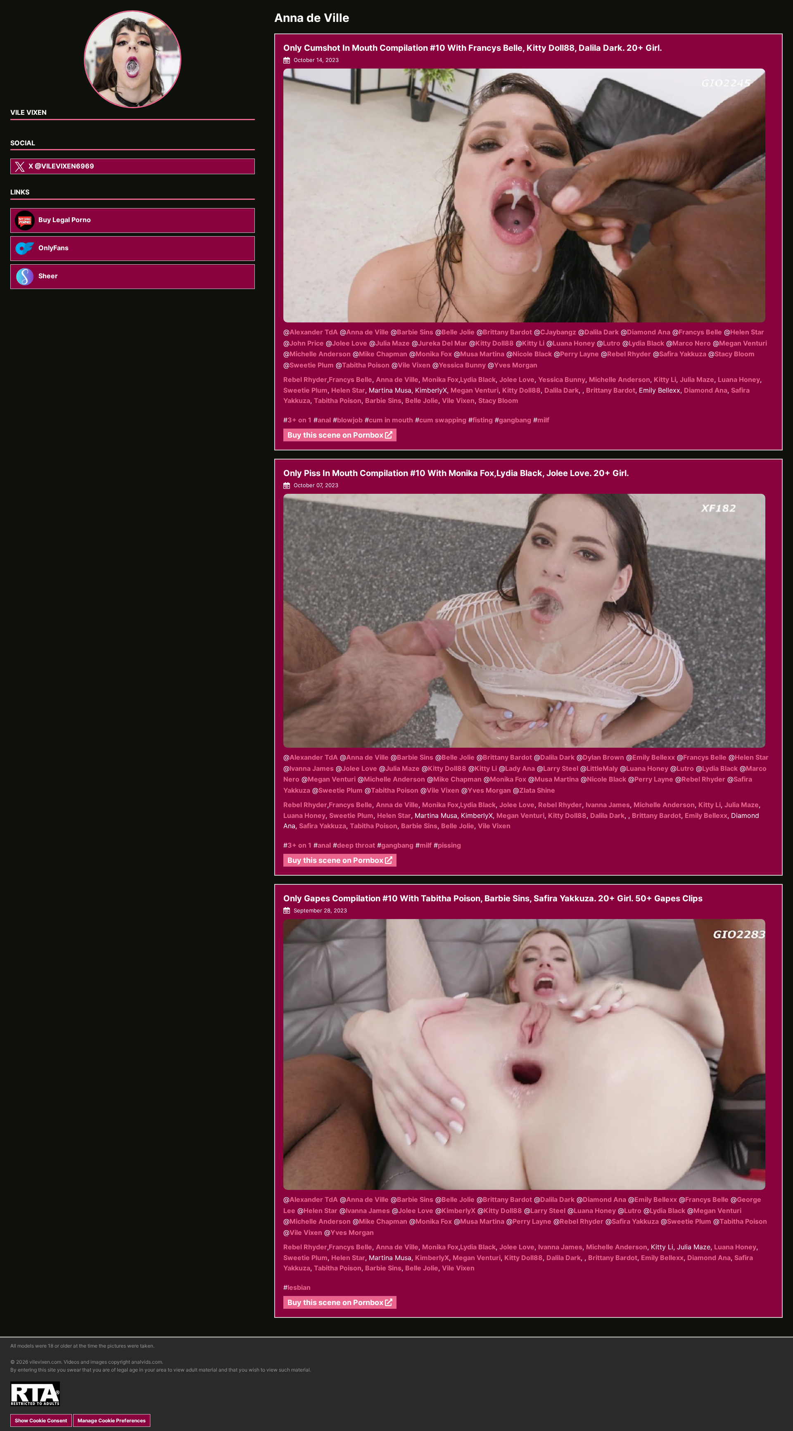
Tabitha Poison (365, 365)
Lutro (611, 343)
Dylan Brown (603, 757)
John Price (307, 343)
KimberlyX (458, 1210)
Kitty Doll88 (494, 343)
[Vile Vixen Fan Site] (132, 59)
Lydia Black (646, 343)
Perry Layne (579, 354)
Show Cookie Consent (41, 1420)
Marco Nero (691, 343)
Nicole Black (532, 354)
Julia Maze (392, 343)
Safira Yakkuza (682, 354)
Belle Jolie (458, 332)
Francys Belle (700, 332)
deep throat (356, 845)
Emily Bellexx (653, 757)
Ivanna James (312, 768)
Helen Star (747, 332)
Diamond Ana (648, 332)
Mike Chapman (383, 354)
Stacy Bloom (735, 354)
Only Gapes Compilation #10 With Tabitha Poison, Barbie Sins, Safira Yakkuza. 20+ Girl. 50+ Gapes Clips (493, 898)
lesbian (299, 1287)
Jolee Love (349, 343)
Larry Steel (560, 768)
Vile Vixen (414, 365)
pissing (449, 845)
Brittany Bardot (507, 332)
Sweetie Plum (312, 365)
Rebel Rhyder (629, 354)
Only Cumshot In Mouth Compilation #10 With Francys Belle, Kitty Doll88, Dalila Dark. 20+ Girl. (472, 48)
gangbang (515, 420)
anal (324, 420)
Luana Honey (574, 343)
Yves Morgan (515, 365)
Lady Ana (520, 768)
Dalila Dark (601, 332)
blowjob (350, 420)
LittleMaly (602, 768)
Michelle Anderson (320, 354)
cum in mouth (391, 420)
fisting (482, 420)
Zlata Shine (537, 790)
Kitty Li (533, 343)
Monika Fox (433, 354)
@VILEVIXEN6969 (61, 166)
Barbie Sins (415, 332)
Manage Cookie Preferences (112, 1420)
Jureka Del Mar (442, 343)
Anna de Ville (367, 332)
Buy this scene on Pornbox (336, 435)
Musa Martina (482, 354)
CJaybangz (558, 332)
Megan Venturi (743, 343)
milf (543, 420)
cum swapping (442, 420)
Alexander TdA (314, 332)
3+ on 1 (299, 420)
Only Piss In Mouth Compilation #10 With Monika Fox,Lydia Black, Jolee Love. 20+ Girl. (456, 473)
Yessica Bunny (462, 365)
